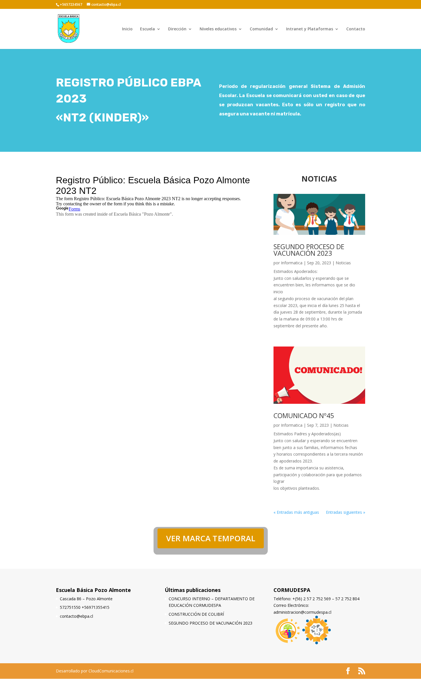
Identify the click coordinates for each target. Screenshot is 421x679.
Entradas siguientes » (345, 512)
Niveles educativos (218, 29)
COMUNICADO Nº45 (304, 415)
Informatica (291, 262)
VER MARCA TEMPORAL (210, 538)
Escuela (147, 29)
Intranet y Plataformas (309, 29)
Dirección (177, 29)
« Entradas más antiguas (296, 512)
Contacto (355, 29)
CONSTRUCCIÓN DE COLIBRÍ (196, 614)
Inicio (127, 29)
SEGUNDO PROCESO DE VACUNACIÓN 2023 (309, 250)
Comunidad (261, 29)
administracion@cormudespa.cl (302, 612)
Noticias (343, 262)
